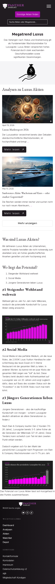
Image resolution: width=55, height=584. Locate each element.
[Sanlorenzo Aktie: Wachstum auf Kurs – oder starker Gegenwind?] (27, 172)
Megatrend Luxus (27, 34)
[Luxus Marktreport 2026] (27, 109)
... (28, 141)
